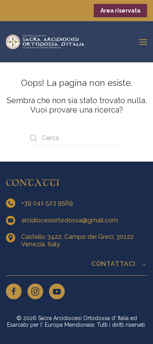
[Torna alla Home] (45, 41)
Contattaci (114, 264)
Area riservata (120, 10)
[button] (143, 41)
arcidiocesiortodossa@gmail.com (70, 220)
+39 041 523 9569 (48, 203)
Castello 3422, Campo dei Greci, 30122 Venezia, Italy (77, 240)
